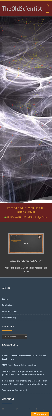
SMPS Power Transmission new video (19, 365)
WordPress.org (9, 317)
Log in (5, 299)
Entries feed (8, 305)
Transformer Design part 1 (14, 390)
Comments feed (9, 311)
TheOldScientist (22, 8)
